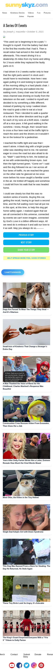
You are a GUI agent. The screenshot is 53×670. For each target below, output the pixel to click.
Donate (38, 654)
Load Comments (13, 272)
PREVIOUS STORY (26, 235)
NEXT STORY (26, 242)
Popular (30, 16)
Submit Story (26, 655)
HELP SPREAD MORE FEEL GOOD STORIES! (26, 258)
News (4, 13)
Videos (31, 13)
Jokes (21, 16)
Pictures (47, 13)
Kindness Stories (17, 13)
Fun (38, 13)
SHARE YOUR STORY (26, 249)
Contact (14, 654)
